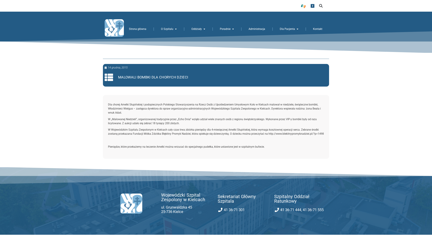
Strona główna (137, 29)
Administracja (257, 29)
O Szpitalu (167, 29)
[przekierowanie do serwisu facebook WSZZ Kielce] (312, 6)
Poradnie (225, 29)
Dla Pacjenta (287, 29)
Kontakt (317, 29)
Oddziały (196, 29)
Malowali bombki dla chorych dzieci (153, 77)
